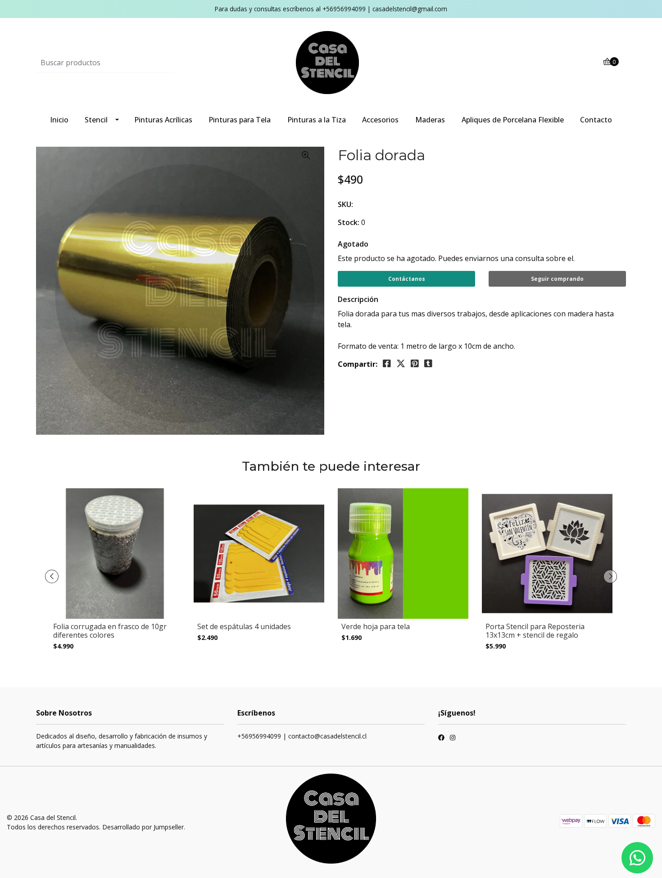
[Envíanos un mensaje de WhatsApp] (637, 857)
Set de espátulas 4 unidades (244, 626)
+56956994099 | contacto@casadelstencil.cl (302, 736)
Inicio (59, 120)
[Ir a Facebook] (441, 738)
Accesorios (380, 120)
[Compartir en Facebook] (387, 363)
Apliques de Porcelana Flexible (513, 120)
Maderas (430, 120)
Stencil (96, 120)
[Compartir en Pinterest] (415, 363)
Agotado (353, 244)
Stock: (348, 222)
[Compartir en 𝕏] (400, 363)
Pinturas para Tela (240, 120)
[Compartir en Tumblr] (428, 363)
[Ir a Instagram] (452, 738)
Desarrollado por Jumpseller (143, 827)
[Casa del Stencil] (331, 62)
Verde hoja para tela (375, 626)
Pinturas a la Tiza (316, 120)
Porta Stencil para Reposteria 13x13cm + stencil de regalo (535, 630)
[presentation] (52, 576)
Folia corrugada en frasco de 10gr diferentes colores (110, 630)
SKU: (345, 204)
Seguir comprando (557, 279)
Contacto (596, 120)
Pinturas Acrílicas (163, 120)
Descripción (358, 299)
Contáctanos (406, 279)
